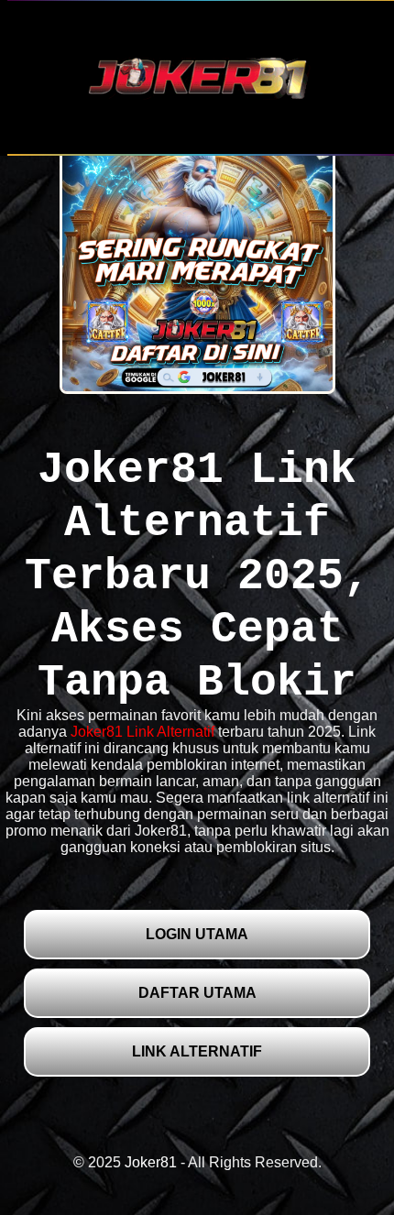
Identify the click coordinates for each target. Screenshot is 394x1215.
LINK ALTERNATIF (197, 1051)
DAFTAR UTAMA (197, 993)
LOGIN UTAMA (197, 934)
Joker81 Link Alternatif (142, 731)
